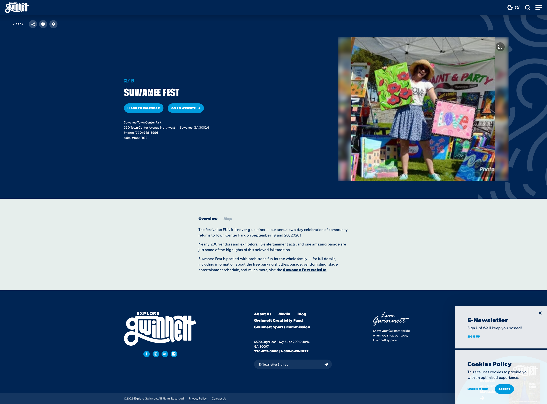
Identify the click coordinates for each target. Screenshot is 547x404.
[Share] (33, 24)
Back (18, 24)
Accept (504, 389)
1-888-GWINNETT (294, 351)
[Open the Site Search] (527, 7)
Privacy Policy (198, 398)
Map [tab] (228, 218)
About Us (262, 314)
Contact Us (219, 398)
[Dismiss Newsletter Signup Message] (540, 313)
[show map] (53, 24)
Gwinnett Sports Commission (282, 327)
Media (284, 314)
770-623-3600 (266, 351)
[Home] (17, 7)
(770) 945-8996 (146, 132)
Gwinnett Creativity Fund (278, 320)
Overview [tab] (208, 218)
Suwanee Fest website (304, 269)
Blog (301, 314)
